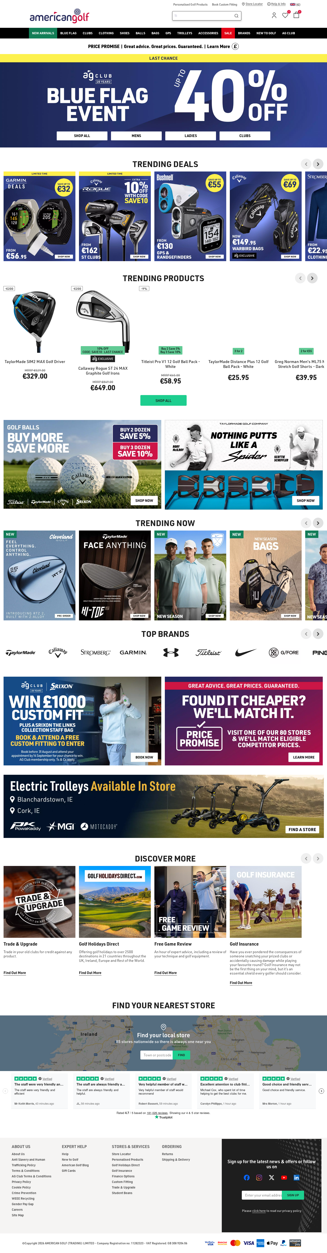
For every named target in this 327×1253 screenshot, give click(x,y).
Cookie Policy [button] (190, 629)
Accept (182, 645)
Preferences (145, 645)
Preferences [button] (170, 634)
